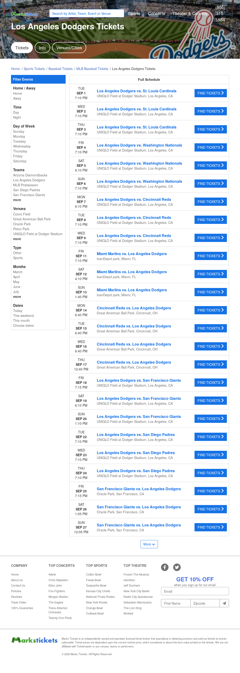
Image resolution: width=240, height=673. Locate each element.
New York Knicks (96, 602)
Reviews (16, 597)
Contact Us (18, 585)
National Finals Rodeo (100, 597)
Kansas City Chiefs (98, 591)
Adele (52, 574)
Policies (16, 591)
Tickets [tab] (22, 47)
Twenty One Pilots (60, 618)
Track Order (18, 602)
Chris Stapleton (58, 580)
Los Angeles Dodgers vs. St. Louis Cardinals (136, 90)
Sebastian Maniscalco (138, 602)
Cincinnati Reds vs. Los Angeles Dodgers (134, 308)
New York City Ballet (136, 591)
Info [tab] (42, 47)
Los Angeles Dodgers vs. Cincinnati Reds (134, 199)
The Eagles (56, 602)
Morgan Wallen (58, 597)
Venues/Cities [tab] (69, 47)
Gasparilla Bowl (96, 585)
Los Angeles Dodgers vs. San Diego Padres (136, 434)
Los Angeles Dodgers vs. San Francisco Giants (139, 380)
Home (15, 574)
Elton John (55, 585)
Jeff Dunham (132, 585)
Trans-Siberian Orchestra (58, 610)
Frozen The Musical (136, 574)
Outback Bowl (95, 613)
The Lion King (133, 608)
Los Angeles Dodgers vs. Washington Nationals (139, 145)
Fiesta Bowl (93, 580)
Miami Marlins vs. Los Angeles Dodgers (132, 253)
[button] (134, 13)
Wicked (128, 613)
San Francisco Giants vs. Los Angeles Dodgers (139, 488)
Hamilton (129, 580)
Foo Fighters (57, 591)
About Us (17, 580)
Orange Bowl (94, 608)
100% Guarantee (22, 608)
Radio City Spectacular (138, 597)
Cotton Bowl (93, 574)
